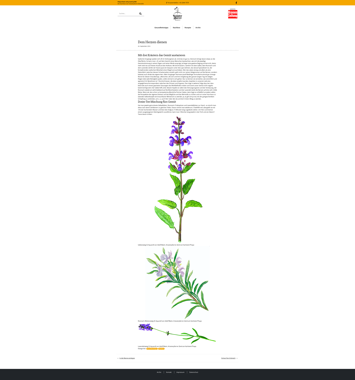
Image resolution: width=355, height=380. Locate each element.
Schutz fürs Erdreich (228, 358)
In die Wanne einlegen (127, 358)
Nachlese (176, 27)
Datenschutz (193, 372)
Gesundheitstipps (161, 27)
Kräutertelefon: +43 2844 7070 (178, 3)
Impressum (180, 372)
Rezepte (188, 27)
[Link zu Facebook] (236, 3)
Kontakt (169, 372)
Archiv (198, 27)
